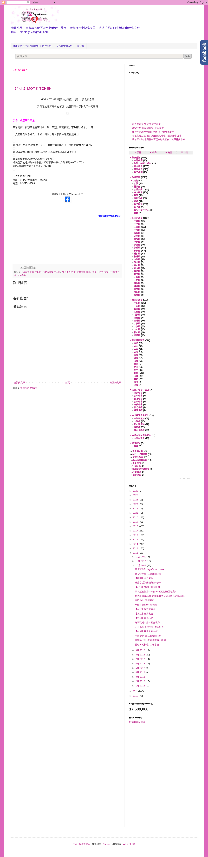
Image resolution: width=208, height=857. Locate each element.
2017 (136, 530)
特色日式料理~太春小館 (147, 644)
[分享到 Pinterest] (34, 267)
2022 (136, 508)
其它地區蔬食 (138, 340)
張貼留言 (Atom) (28, 388)
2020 (136, 517)
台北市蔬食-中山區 (51, 272)
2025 (136, 495)
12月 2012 (141, 556)
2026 (136, 490)
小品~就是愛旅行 (81, 844)
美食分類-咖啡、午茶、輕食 (90, 272)
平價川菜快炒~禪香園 (146, 605)
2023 (136, 504)
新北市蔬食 (137, 218)
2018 (136, 526)
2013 (136, 548)
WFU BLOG (129, 844)
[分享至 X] (28, 267)
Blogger (106, 844)
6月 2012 (141, 663)
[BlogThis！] (24, 267)
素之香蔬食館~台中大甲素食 (146, 124)
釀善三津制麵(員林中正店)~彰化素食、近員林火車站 (158, 139)
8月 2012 (141, 654)
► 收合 (153, 152)
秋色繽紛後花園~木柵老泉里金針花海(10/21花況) (160, 596)
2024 (136, 499)
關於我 (80, 45)
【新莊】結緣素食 (144, 613)
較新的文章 (19, 382)
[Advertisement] (51, 78)
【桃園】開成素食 (144, 578)
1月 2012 (141, 685)
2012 (136, 552)
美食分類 (136, 157)
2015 (136, 539)
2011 (135, 691)
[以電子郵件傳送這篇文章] (21, 267)
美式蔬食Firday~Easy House (149, 569)
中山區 (38, 272)
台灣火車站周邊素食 (141, 435)
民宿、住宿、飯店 (140, 389)
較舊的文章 (115, 382)
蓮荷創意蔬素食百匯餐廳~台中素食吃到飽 (153, 131)
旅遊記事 (136, 177)
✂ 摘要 (168, 152)
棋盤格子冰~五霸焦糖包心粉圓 (150, 640)
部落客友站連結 (137, 722)
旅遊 (135, 180)
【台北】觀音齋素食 (145, 609)
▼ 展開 (137, 152)
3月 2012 (141, 676)
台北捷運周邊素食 (140, 415)
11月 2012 (141, 561)
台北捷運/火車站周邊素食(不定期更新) (32, 45)
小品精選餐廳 (27, 272)
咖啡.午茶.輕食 (69, 272)
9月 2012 (141, 650)
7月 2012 (141, 659)
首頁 (67, 382)
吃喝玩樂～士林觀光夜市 (147, 622)
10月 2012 (141, 565)
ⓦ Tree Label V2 (186, 478)
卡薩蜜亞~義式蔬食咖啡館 (148, 636)
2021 (136, 513)
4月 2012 (141, 672)
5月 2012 (141, 668)
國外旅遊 (136, 443)
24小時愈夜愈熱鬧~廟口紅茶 (149, 627)
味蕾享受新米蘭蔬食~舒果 (148, 582)
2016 (136, 535)
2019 (136, 521)
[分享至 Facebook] (31, 267)
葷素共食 (22, 275)
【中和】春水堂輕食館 (146, 631)
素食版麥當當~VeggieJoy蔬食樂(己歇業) (155, 591)
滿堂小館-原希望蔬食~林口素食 (148, 128)
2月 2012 (141, 681)
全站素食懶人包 (64, 45)
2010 (136, 695)
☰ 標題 (184, 152)
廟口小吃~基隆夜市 (144, 600)
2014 (136, 544)
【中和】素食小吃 (144, 618)
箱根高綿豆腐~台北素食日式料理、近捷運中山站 (156, 135)
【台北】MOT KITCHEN (32, 88)
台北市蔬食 (137, 300)
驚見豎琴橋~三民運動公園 (148, 574)
